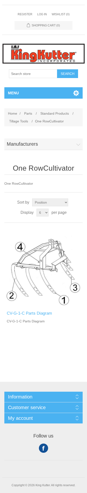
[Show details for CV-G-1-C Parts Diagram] (43, 267)
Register (25, 14)
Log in (42, 14)
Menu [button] (13, 93)
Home (12, 113)
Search (67, 74)
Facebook (43, 448)
